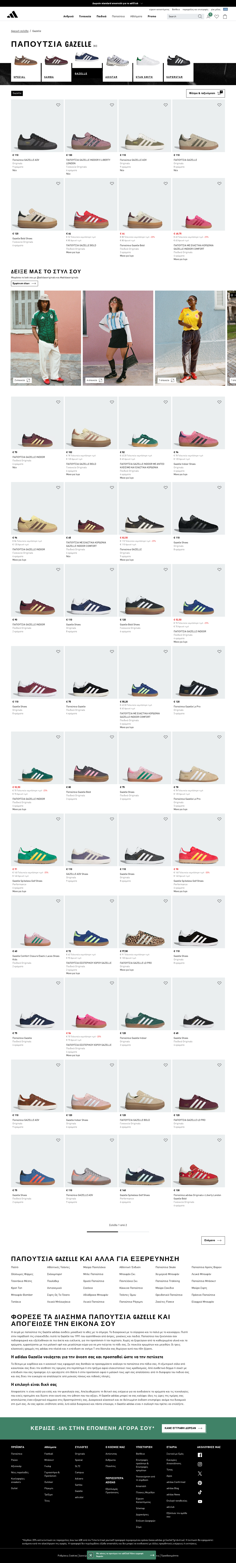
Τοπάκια (16, 1302)
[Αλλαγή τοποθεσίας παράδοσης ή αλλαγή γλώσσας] (225, 9)
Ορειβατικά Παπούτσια (168, 1295)
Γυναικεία (85, 16)
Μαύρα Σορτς (199, 1288)
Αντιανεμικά (54, 1288)
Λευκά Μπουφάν (201, 1274)
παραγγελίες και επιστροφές (195, 10)
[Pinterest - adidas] (211, 1483)
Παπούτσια (118, 16)
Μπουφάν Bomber (22, 1295)
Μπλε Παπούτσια (93, 1274)
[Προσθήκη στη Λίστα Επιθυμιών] (58, 105)
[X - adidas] (211, 1474)
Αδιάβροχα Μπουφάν (95, 1295)
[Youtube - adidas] (211, 1502)
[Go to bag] (225, 16)
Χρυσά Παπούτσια (93, 1281)
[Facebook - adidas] (211, 1455)
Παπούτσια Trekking (167, 1281)
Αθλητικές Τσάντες (58, 1267)
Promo (152, 16)
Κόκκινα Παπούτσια (131, 1288)
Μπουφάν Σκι (127, 1274)
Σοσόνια (88, 1288)
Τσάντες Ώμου (127, 1295)
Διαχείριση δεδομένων (90, 1556)
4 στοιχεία (92, 380)
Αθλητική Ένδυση (130, 1267)
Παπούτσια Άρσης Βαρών (206, 1267)
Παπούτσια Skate (165, 1267)
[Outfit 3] (190, 338)
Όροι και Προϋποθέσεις (147, 1556)
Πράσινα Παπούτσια (203, 1295)
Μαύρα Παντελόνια (94, 1267)
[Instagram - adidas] (211, 1464)
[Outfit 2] (118, 338)
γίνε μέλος (215, 10)
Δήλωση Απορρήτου (124, 1556)
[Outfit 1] (45, 338)
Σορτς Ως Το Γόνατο (58, 1295)
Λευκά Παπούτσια (93, 1302)
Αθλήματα (136, 16)
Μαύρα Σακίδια (164, 1288)
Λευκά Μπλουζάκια (58, 1302)
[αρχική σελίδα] (12, 15)
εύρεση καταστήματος (159, 10)
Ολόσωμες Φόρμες (22, 1274)
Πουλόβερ (53, 1281)
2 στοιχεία (20, 380)
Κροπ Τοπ (16, 1288)
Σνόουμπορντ (54, 1274)
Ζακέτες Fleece (164, 1302)
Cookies (107, 1556)
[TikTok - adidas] (211, 1492)
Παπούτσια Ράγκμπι (131, 1302)
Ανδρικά (68, 16)
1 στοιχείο (164, 380)
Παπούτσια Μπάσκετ (204, 1281)
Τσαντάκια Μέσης (21, 1281)
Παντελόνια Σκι (128, 1281)
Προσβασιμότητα (169, 1556)
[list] (98, 93)
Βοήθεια (176, 10)
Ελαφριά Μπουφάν (203, 1302)
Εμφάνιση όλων (21, 283)
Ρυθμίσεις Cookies (67, 1556)
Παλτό (14, 1267)
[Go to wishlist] (217, 16)
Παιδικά (101, 16)
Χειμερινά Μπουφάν (167, 1274)
